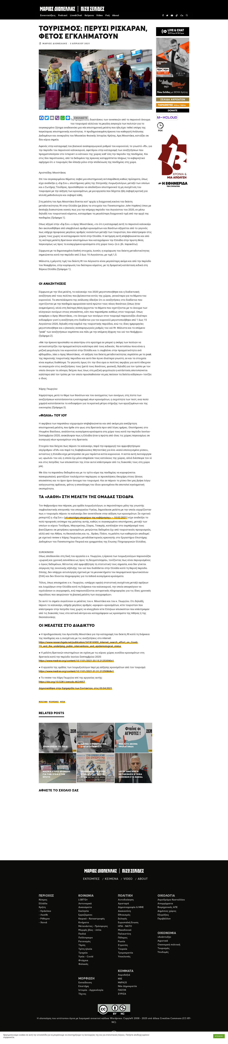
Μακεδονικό (124, 930)
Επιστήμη (83, 986)
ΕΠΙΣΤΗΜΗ (44, 702)
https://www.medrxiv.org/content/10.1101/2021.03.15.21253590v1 (76, 660)
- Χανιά (43, 922)
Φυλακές (83, 964)
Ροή (107, 15)
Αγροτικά (163, 941)
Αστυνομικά (85, 903)
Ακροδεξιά (124, 975)
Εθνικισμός (124, 915)
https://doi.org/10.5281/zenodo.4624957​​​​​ (62, 681)
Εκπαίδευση (85, 982)
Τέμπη (81, 945)
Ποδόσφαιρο (85, 938)
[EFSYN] (172, 161)
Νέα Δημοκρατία (127, 986)
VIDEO (127, 879)
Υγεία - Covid (85, 956)
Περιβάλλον (164, 919)
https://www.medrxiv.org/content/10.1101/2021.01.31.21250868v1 (76, 671)
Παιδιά (82, 934)
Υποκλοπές (124, 956)
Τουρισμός (164, 948)
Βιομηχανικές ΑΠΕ (168, 907)
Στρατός (123, 945)
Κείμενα (89, 15)
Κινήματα (83, 922)
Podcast (63, 15)
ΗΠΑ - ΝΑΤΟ (125, 926)
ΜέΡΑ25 (122, 982)
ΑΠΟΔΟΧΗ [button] (219, 1036)
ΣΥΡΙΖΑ (122, 994)
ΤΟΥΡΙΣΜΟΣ (54, 702)
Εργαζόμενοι (85, 915)
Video (99, 15)
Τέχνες (82, 994)
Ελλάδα (43, 903)
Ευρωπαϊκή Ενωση (128, 922)
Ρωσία (121, 941)
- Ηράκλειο (45, 911)
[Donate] (172, 110)
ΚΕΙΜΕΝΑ (111, 879)
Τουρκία (122, 949)
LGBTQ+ (83, 900)
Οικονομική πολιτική (169, 945)
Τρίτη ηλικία (85, 949)
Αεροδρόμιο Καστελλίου (171, 900)
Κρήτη (42, 907)
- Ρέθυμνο (44, 919)
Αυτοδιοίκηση (126, 900)
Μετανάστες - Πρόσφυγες (93, 926)
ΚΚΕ (120, 979)
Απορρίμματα (165, 903)
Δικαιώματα (85, 907)
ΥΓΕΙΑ (63, 702)
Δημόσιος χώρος (167, 911)
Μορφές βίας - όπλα (89, 930)
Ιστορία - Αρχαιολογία (90, 990)
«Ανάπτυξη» (164, 937)
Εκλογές (122, 919)
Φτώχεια (83, 960)
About (115, 15)
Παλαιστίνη (124, 934)
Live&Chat (76, 15)
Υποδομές (163, 952)
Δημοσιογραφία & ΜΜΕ (131, 907)
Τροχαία (83, 953)
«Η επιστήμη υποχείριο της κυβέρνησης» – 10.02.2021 (96, 517)
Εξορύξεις (163, 915)
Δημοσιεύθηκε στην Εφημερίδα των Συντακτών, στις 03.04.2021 (75, 688)
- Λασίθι (43, 915)
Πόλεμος (122, 938)
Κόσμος (43, 900)
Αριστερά (123, 903)
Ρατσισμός (84, 941)
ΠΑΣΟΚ (122, 990)
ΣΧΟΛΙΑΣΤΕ (80, 117)
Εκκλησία (83, 911)
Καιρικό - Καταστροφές (91, 919)
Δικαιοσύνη (124, 911)
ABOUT (143, 879)
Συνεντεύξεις (48, 15)
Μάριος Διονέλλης (54, 44)
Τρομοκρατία (125, 953)
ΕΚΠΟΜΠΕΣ (91, 879)
